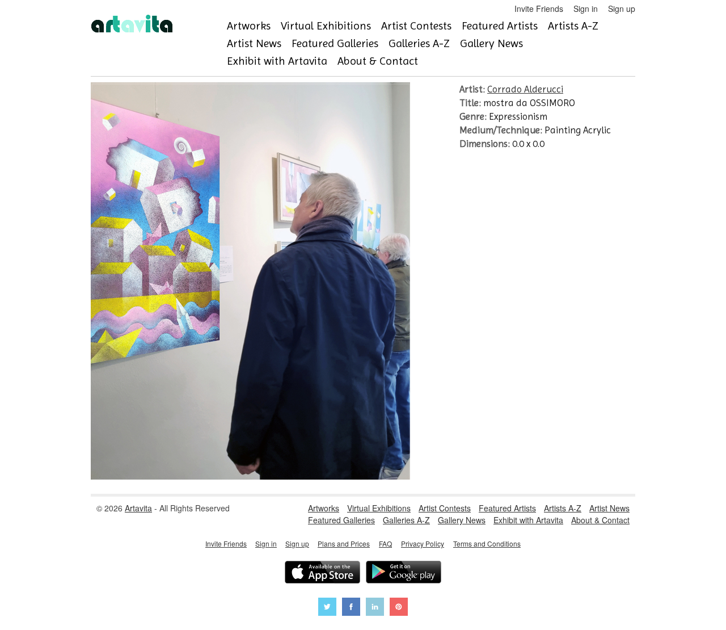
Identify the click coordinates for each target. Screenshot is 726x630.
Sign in (585, 8)
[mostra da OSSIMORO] (250, 476)
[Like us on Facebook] (351, 608)
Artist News (254, 43)
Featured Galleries (335, 43)
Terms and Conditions (487, 543)
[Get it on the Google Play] (403, 573)
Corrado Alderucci (525, 89)
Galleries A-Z (419, 43)
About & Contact (377, 61)
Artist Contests (416, 25)
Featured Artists (500, 25)
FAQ (385, 543)
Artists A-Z (573, 25)
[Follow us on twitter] (327, 608)
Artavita (138, 508)
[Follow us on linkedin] (375, 608)
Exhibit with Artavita (277, 61)
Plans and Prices (344, 543)
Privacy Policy (422, 543)
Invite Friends (538, 8)
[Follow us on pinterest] (399, 608)
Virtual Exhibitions (326, 25)
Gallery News (491, 43)
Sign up (621, 8)
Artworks (249, 25)
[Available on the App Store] (322, 573)
